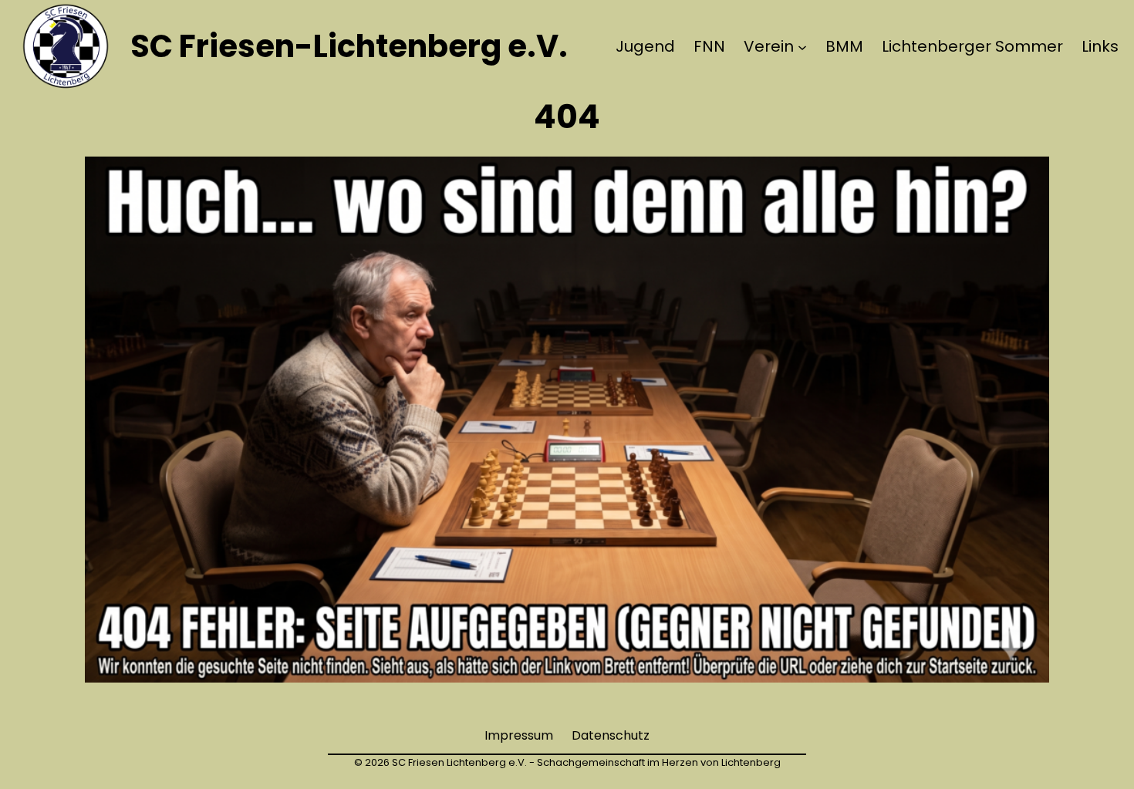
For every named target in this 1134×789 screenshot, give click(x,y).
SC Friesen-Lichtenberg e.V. (349, 46)
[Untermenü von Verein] (802, 46)
